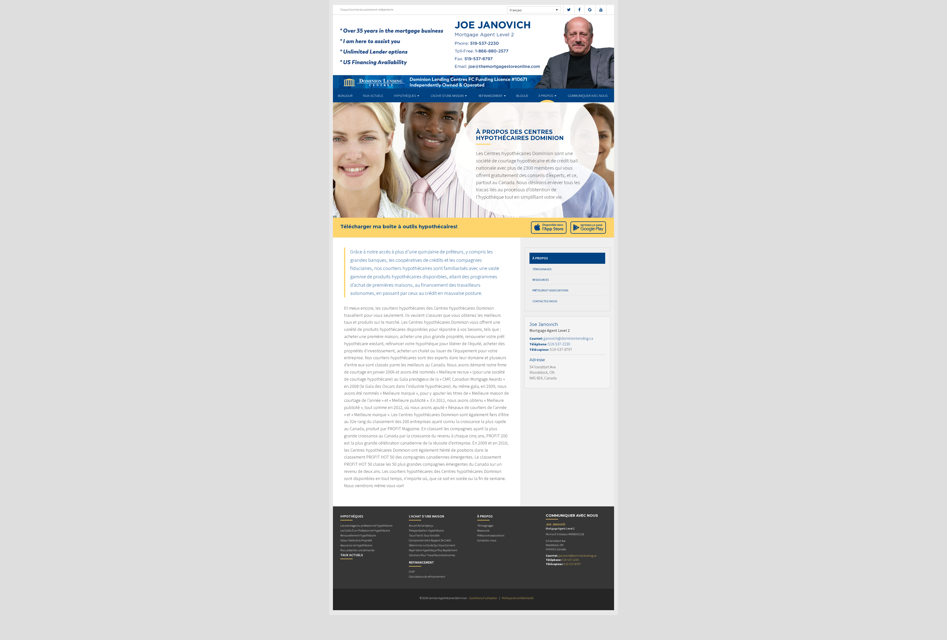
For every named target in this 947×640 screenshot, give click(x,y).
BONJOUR (345, 95)
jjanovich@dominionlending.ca (568, 338)
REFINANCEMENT (491, 95)
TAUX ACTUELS (373, 95)
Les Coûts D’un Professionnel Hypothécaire (365, 530)
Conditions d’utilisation (483, 598)
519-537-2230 (559, 343)
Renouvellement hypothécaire (358, 535)
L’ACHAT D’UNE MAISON (447, 95)
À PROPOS (546, 95)
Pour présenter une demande (357, 550)
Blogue (522, 95)
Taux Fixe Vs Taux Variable (424, 535)
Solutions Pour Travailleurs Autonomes (432, 555)
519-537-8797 (572, 564)
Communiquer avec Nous (588, 95)
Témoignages (541, 269)
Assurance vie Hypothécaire (356, 545)
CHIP (412, 571)
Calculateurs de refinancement (427, 576)
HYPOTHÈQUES (405, 95)
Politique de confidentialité (517, 598)
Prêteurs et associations (550, 290)
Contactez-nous (544, 301)
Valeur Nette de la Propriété (356, 540)
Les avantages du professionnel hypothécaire (366, 525)
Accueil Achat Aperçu (421, 525)
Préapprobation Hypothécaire (426, 530)
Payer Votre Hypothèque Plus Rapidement (433, 550)
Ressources (540, 280)
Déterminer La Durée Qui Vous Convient (432, 545)
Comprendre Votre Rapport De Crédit (430, 540)
